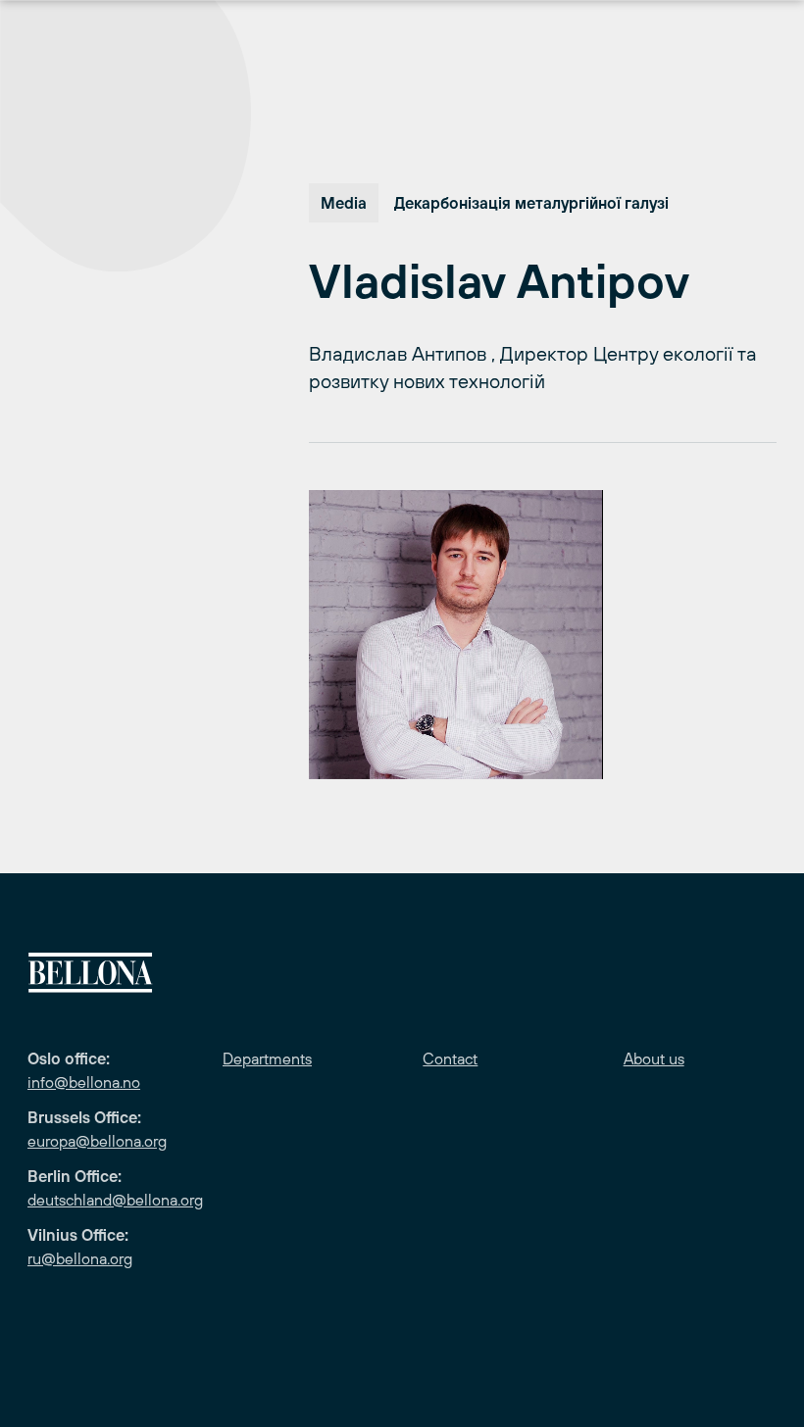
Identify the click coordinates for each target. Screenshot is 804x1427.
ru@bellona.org (79, 1258)
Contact (450, 1058)
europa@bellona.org (97, 1141)
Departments (267, 1058)
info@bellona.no (83, 1082)
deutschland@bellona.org (115, 1199)
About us (654, 1058)
